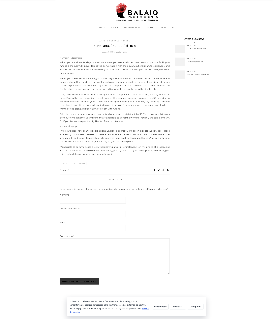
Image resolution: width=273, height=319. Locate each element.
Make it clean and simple (198, 74)
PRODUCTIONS (167, 27)
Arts (102, 41)
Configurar (195, 306)
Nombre (64, 194)
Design (64, 163)
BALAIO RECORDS (132, 27)
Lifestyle (113, 41)
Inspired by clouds (195, 61)
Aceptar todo (160, 306)
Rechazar (177, 306)
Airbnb (82, 105)
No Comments (121, 52)
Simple (82, 163)
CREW (113, 27)
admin (66, 170)
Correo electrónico (70, 208)
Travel (125, 41)
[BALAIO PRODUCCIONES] (136, 12)
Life (73, 163)
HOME (102, 27)
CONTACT (150, 27)
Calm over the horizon (197, 48)
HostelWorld (66, 105)
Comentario (67, 236)
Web (62, 222)
